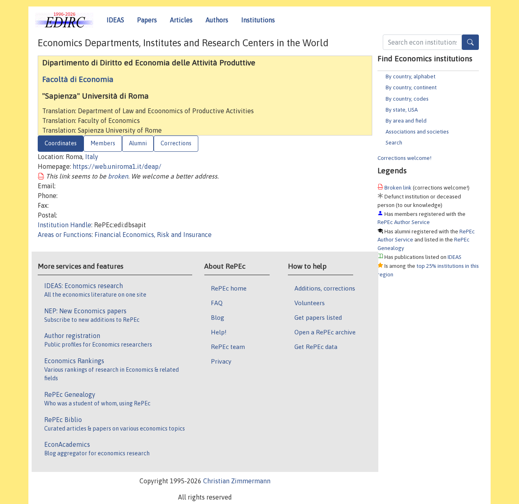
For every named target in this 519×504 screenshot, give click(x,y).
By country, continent (411, 87)
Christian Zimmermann (236, 481)
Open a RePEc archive (325, 332)
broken (118, 176)
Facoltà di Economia (78, 79)
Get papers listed (318, 317)
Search (394, 142)
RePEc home (229, 288)
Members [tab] (102, 143)
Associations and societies (417, 131)
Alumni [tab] (138, 143)
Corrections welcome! (404, 158)
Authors (217, 20)
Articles (181, 20)
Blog (217, 317)
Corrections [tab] (176, 143)
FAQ (217, 302)
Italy (91, 156)
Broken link (398, 187)
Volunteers (309, 302)
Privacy (221, 361)
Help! (219, 332)
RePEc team (228, 346)
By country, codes (407, 98)
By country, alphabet (410, 76)
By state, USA (402, 109)
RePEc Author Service (403, 222)
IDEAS (115, 20)
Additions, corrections (324, 288)
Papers (147, 20)
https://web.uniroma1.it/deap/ (117, 166)
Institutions (258, 20)
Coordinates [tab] (61, 143)
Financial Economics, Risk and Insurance (153, 234)
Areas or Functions (65, 234)
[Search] (470, 42)
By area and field (406, 120)
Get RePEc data (315, 346)
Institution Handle (64, 224)
